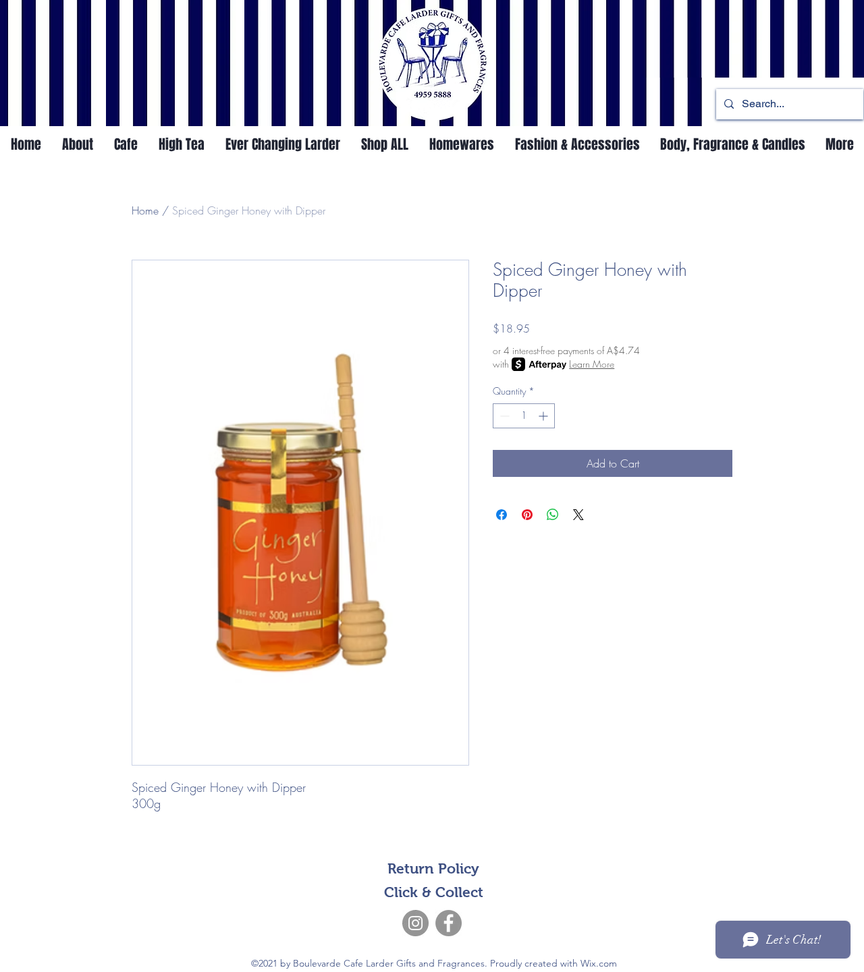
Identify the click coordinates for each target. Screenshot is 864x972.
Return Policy (433, 868)
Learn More (591, 364)
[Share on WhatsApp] (553, 515)
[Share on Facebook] (501, 515)
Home (145, 210)
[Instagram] (415, 923)
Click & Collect (433, 892)
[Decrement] (503, 416)
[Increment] (544, 416)
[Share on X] (578, 515)
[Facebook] (448, 923)
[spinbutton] (524, 416)
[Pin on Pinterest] (527, 515)
